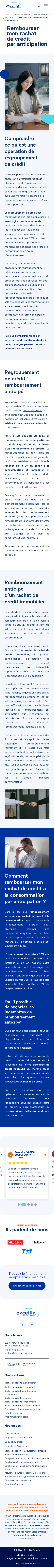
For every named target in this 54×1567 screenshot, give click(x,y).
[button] (19, 1204)
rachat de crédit (32, 410)
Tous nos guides (13, 1433)
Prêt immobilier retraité (16, 1417)
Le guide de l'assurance (16, 1446)
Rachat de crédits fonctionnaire (20, 1401)
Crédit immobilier (13, 1413)
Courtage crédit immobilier (18, 1480)
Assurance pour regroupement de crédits (25, 1473)
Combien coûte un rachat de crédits (22, 1462)
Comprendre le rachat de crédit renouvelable (27, 1458)
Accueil (6, 15)
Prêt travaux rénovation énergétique (23, 1409)
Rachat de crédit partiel (16, 1454)
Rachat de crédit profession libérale (22, 1405)
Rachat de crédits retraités (18, 1398)
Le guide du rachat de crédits (19, 1437)
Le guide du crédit (14, 1442)
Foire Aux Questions (14, 1484)
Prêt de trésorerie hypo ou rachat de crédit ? (27, 1476)
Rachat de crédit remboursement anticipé (25, 1451)
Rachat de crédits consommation (21, 1387)
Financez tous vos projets (27, 1285)
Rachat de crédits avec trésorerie (21, 1382)
